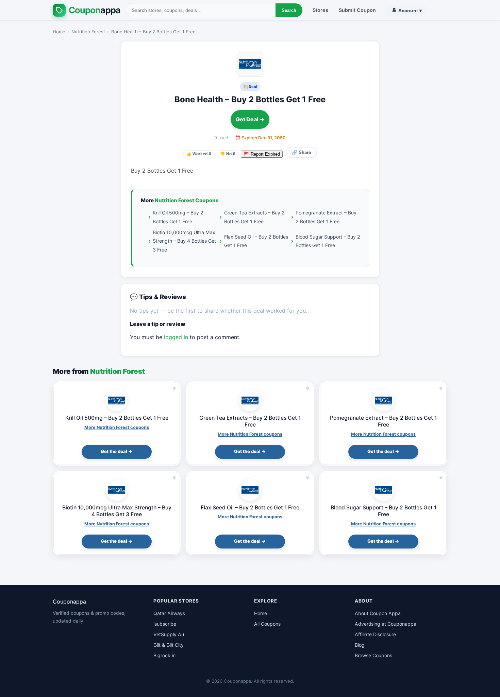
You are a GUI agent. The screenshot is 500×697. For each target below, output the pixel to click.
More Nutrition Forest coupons (116, 427)
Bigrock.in (164, 655)
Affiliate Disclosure (375, 634)
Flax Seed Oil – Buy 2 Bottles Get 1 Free (256, 241)
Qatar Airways (169, 613)
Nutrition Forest (88, 31)
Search (289, 10)
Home (59, 31)
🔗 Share (301, 152)
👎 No (227, 154)
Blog (360, 645)
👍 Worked (198, 154)
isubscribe (164, 624)
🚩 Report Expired (262, 154)
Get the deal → (117, 451)
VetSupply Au (168, 634)
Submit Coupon (357, 10)
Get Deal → (250, 119)
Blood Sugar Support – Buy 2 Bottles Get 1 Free (328, 241)
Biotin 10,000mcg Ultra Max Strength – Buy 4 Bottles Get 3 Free (184, 240)
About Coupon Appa (378, 613)
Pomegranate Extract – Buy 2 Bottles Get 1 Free (326, 217)
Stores (320, 10)
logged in (176, 337)
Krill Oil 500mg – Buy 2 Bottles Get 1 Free (178, 217)
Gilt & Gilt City (168, 645)
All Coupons (267, 624)
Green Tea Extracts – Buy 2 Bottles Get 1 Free (254, 217)
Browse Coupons (373, 655)
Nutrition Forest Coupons (187, 200)
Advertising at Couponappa (385, 624)
